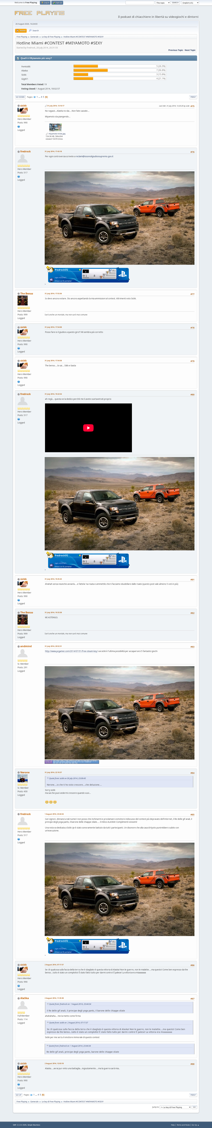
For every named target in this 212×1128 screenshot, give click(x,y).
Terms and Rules (183, 1125)
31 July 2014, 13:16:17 (55, 106)
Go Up (18, 1095)
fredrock (25, 151)
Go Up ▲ (195, 1125)
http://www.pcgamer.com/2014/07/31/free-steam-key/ (71, 651)
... (39, 97)
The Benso (26, 293)
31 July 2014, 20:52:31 (53, 646)
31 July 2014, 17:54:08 (53, 327)
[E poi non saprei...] (19, 126)
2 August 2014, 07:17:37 (54, 964)
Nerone (24, 772)
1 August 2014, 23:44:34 (54, 814)
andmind (26, 646)
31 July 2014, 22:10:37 (53, 772)
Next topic (190, 50)
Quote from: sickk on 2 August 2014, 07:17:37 (68, 1022)
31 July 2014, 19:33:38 (53, 612)
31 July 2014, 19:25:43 (53, 579)
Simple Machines (33, 1125)
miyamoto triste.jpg (56, 133)
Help (173, 1125)
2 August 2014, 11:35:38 (54, 998)
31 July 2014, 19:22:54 (53, 394)
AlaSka (24, 998)
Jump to (155, 1107)
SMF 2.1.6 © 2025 (20, 1125)
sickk (23, 105)
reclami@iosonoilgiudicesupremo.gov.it (94, 156)
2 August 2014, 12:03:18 (54, 1063)
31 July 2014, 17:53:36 (53, 293)
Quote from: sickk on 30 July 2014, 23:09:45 (67, 778)
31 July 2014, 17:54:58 (53, 360)
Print (193, 97)
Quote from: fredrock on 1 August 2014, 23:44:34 (70, 1004)
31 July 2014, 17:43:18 (53, 151)
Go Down (20, 97)
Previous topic (175, 50)
